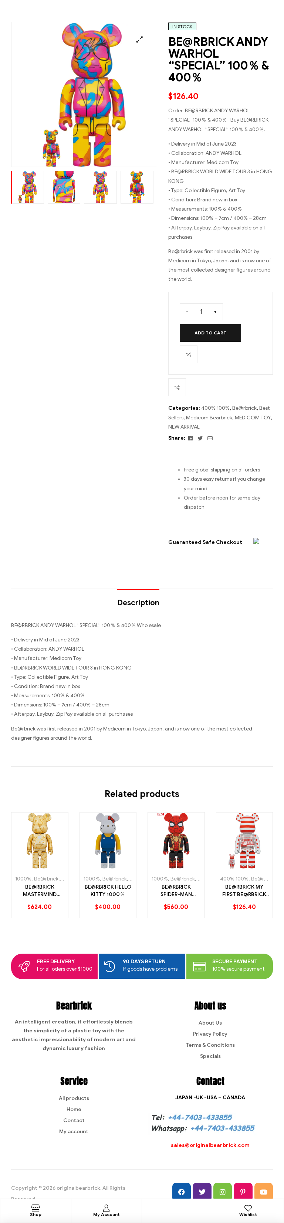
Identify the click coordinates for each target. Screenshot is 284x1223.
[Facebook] (181, 1192)
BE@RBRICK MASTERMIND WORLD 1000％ (39, 891)
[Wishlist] (248, 1208)
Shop (35, 1214)
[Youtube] (263, 1192)
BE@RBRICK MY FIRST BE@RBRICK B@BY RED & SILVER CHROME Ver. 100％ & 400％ (244, 891)
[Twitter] (202, 1192)
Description (138, 602)
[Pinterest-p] (243, 1192)
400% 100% (215, 408)
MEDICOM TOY (253, 418)
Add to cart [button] (28, 866)
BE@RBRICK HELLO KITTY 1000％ (108, 890)
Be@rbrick (244, 408)
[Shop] (35, 1208)
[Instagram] (222, 1192)
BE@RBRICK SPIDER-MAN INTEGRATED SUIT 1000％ (176, 891)
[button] (139, 39)
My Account (106, 1214)
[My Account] (106, 1208)
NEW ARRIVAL (184, 427)
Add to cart (210, 332)
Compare (188, 354)
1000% (23, 879)
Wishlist (248, 1214)
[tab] (138, 599)
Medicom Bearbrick (209, 418)
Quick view (54, 866)
